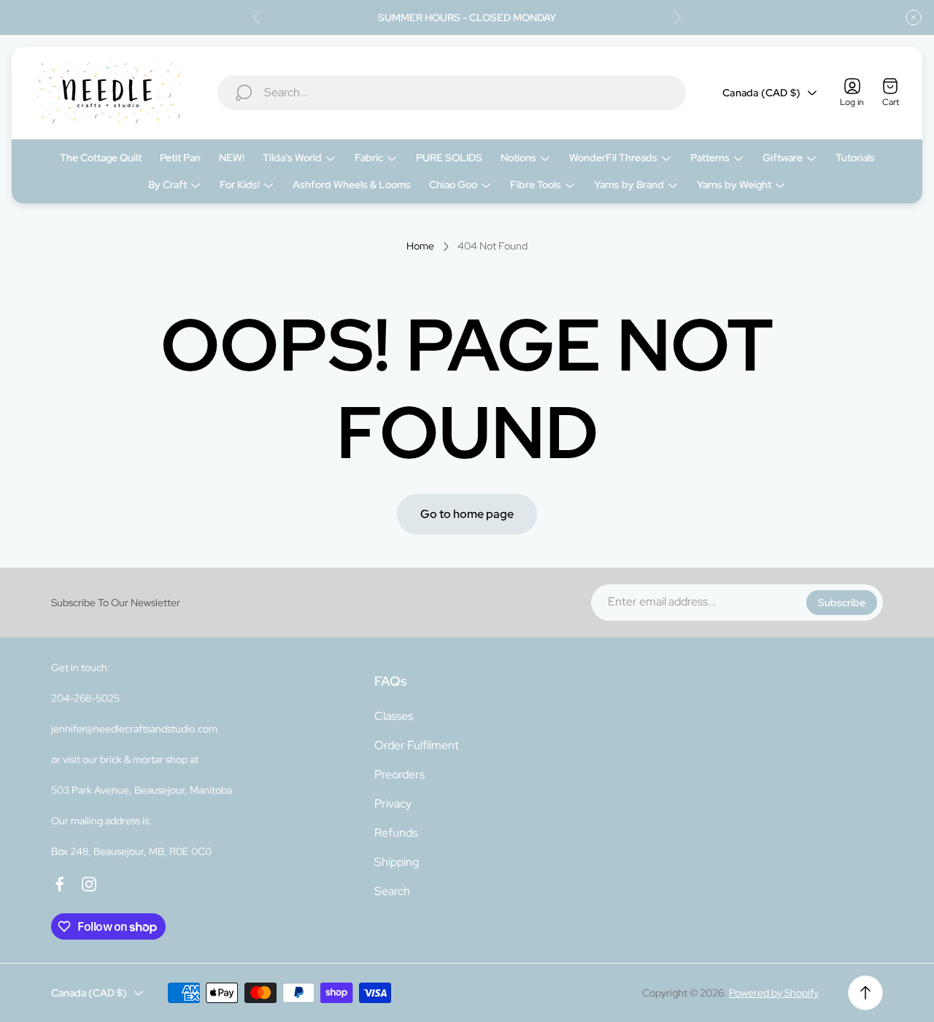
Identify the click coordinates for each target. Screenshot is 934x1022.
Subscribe (841, 602)
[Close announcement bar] (913, 17)
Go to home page (467, 514)
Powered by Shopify (774, 992)
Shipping (396, 862)
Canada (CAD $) (761, 92)
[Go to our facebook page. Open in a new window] (60, 884)
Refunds (395, 832)
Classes (393, 716)
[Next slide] (677, 17)
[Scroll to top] (865, 992)
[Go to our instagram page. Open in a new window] (89, 884)
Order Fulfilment (416, 745)
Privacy (393, 803)
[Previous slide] (257, 17)
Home (420, 246)
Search (392, 891)
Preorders (399, 774)
